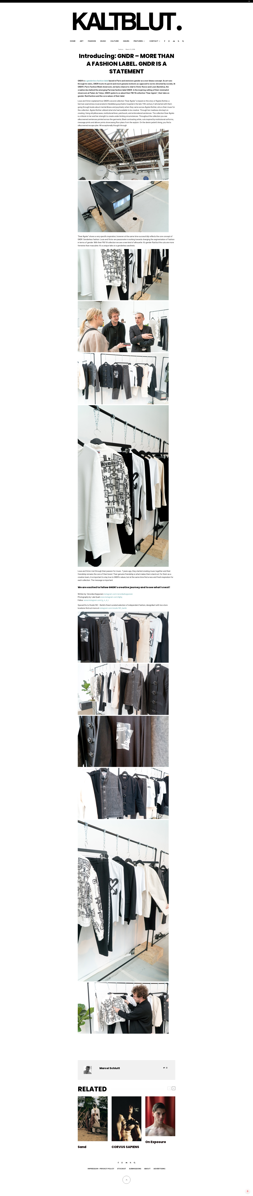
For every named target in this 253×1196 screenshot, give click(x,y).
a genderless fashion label (96, 81)
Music (103, 41)
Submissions (135, 1169)
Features (138, 41)
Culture (114, 41)
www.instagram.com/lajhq (111, 597)
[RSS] (178, 41)
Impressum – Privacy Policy (101, 1169)
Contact (153, 41)
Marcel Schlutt (109, 1068)
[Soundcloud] (173, 41)
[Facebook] (165, 41)
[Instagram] (169, 41)
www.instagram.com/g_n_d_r (96, 600)
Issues (126, 41)
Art (81, 41)
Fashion (92, 41)
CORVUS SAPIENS (125, 1147)
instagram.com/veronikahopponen (118, 594)
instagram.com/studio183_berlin (113, 608)
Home (72, 41)
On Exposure (155, 1142)
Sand (82, 1147)
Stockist (121, 1169)
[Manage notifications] (247, 1191)
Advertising (159, 1169)
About (147, 1169)
